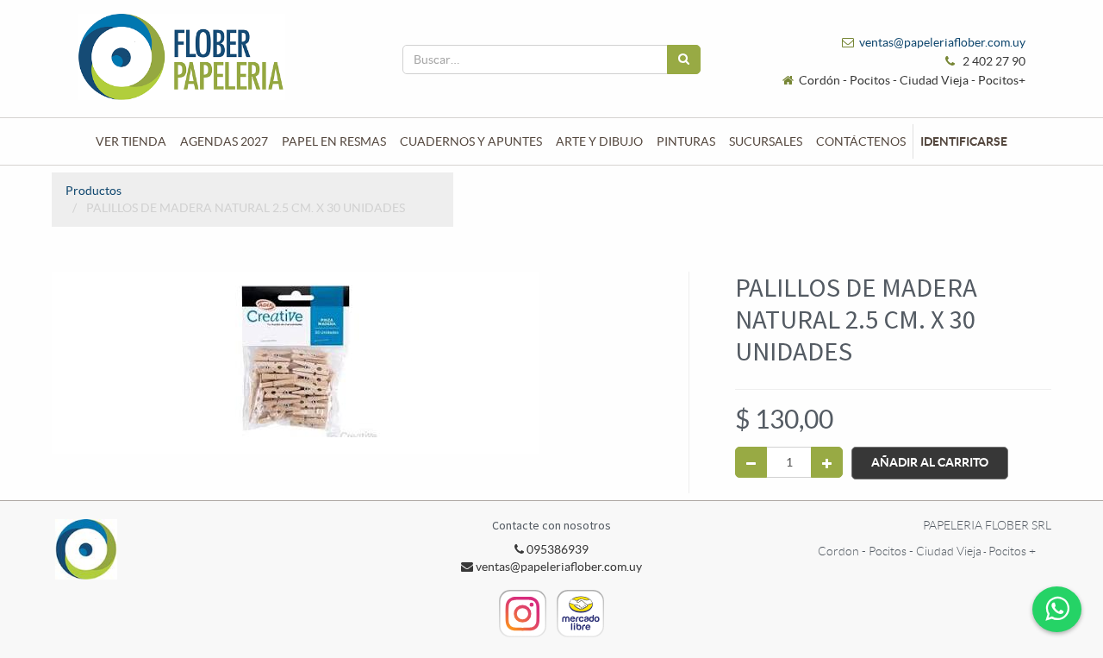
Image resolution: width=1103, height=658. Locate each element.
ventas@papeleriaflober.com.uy (942, 42)
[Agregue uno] (827, 462)
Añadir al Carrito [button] (929, 462)
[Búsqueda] (684, 59)
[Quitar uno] (751, 462)
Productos (93, 190)
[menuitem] (131, 141)
